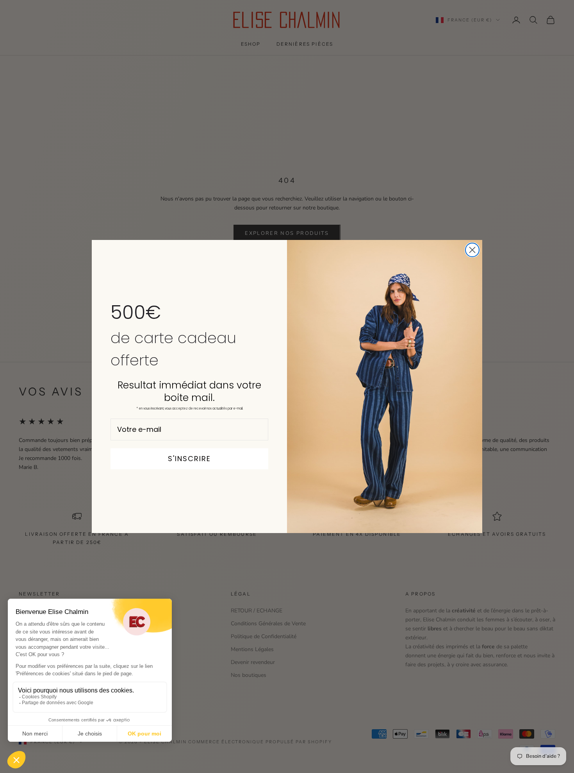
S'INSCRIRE (189, 458)
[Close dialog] (472, 250)
